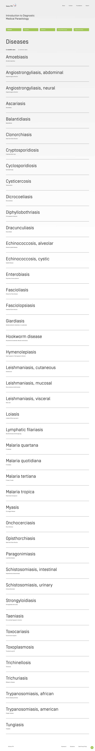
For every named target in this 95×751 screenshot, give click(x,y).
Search (87, 5)
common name (23, 49)
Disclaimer (72, 746)
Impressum (63, 746)
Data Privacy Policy (82, 746)
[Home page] (13, 5)
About (63, 5)
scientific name (11, 49)
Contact (70, 5)
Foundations (79, 5)
